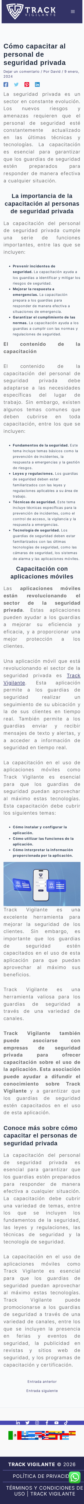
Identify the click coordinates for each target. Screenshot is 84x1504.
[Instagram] (37, 1423)
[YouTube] (56, 1423)
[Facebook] (6, 84)
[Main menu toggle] (73, 11)
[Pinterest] (26, 84)
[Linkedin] (37, 84)
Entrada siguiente (42, 1391)
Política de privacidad (45, 1476)
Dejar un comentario (22, 71)
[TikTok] (66, 1423)
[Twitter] (16, 84)
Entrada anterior (42, 1381)
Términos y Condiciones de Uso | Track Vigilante (44, 1491)
